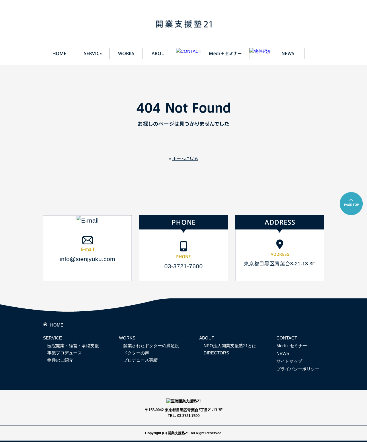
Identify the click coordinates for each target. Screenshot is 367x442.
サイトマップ (289, 361)
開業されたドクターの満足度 (151, 345)
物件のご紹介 (60, 360)
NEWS (282, 353)
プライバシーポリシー (297, 368)
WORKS (127, 337)
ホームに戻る (185, 158)
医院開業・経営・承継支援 (73, 345)
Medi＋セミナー (291, 345)
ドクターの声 (136, 352)
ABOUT (206, 337)
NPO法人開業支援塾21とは (230, 345)
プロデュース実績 (140, 360)
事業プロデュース (64, 352)
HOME (56, 325)
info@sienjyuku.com (87, 259)
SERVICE (52, 337)
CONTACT (286, 337)
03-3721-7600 (183, 266)
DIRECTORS (216, 352)
